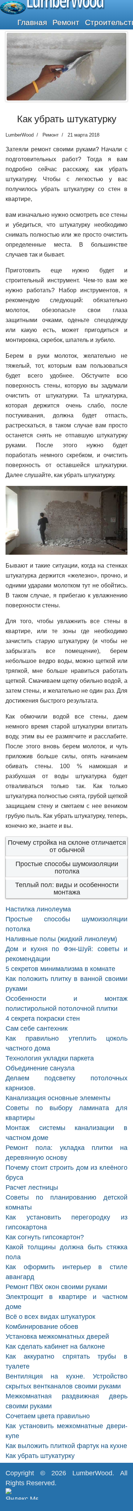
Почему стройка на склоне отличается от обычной (67, 846)
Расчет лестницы (32, 1187)
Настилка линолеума (38, 909)
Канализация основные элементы (58, 1098)
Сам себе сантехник (37, 1028)
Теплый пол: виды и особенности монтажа (67, 888)
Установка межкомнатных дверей (57, 1336)
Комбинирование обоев (42, 1326)
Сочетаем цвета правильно (48, 1416)
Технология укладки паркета (50, 1058)
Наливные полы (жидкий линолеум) (61, 939)
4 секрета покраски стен (43, 1018)
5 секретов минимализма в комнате (60, 968)
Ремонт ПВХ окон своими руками (56, 1287)
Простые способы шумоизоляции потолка (67, 867)
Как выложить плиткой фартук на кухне (66, 1446)
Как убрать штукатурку (40, 1455)
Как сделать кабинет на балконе (55, 1346)
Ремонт (65, 22)
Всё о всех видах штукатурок (50, 1316)
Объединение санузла (40, 1068)
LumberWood (92, 1473)
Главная (32, 22)
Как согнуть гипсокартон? (45, 1237)
